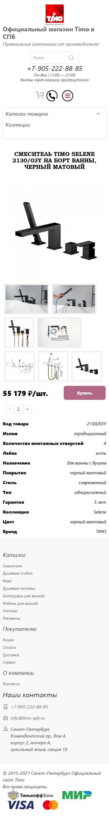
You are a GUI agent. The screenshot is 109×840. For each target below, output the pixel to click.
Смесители (12, 566)
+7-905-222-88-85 (29, 707)
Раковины (11, 618)
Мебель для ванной (20, 603)
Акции (8, 640)
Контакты (11, 684)
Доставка (11, 655)
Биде (7, 580)
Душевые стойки (17, 573)
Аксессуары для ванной (23, 596)
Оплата (9, 647)
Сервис (9, 662)
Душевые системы (19, 588)
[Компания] (55, 14)
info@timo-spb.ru (28, 718)
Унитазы (10, 610)
